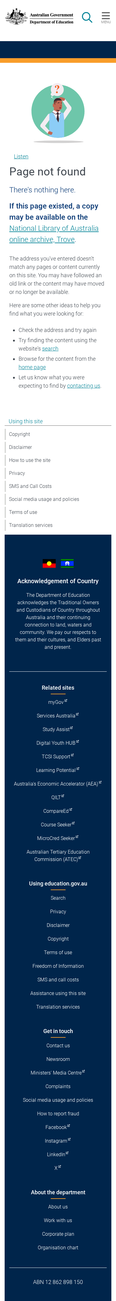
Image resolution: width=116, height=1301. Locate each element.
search (50, 348)
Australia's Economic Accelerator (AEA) (56, 784)
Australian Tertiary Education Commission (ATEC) (58, 855)
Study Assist (56, 729)
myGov (56, 702)
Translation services (31, 525)
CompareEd (56, 811)
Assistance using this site (58, 993)
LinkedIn (56, 1154)
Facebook (56, 1127)
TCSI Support (56, 757)
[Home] (36, 16)
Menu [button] (106, 22)
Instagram (56, 1141)
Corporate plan (58, 1234)
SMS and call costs (58, 980)
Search (58, 898)
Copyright (19, 434)
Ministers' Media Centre (56, 1073)
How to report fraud (58, 1114)
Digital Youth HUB (56, 743)
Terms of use (23, 512)
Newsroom (58, 1059)
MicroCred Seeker (56, 838)
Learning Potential (56, 770)
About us (58, 1207)
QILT (56, 797)
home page (32, 367)
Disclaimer (20, 447)
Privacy (17, 473)
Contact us (58, 1046)
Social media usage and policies (44, 499)
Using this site (26, 421)
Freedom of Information (58, 966)
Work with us (58, 1220)
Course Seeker (56, 825)
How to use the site (29, 460)
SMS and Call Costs (30, 486)
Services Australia (56, 716)
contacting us (83, 385)
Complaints (58, 1086)
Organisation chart (58, 1248)
